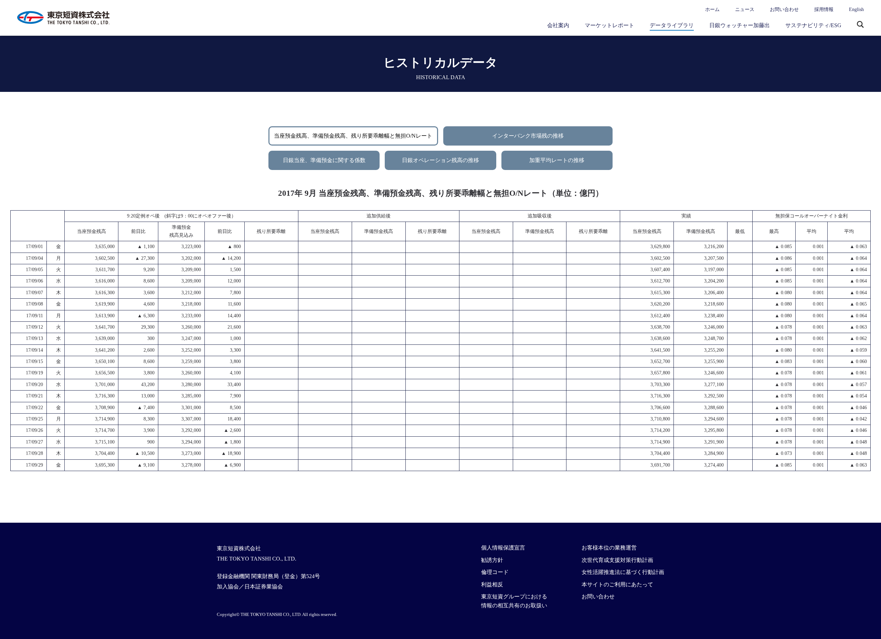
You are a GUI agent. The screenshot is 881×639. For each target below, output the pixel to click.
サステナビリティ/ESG (813, 25)
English (856, 9)
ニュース (744, 9)
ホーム (712, 9)
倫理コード (495, 572)
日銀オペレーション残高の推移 (440, 160)
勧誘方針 (492, 560)
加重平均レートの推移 (556, 160)
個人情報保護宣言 (503, 548)
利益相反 (492, 584)
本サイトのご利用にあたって (617, 584)
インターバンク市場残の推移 (528, 136)
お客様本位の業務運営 (609, 548)
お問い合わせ (784, 9)
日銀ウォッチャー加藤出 (739, 25)
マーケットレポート (609, 25)
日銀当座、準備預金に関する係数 (324, 160)
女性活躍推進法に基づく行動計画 (623, 572)
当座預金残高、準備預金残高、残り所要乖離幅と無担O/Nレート (353, 136)
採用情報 (824, 9)
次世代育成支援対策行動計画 (617, 560)
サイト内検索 (860, 25)
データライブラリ (672, 25)
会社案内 (558, 25)
